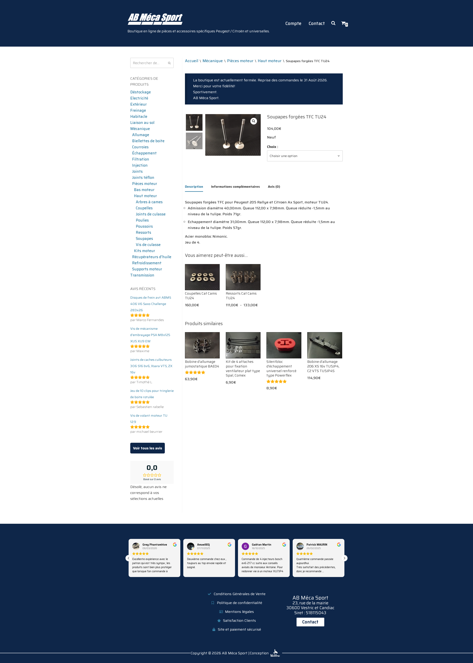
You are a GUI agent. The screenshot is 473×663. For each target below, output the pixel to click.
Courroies (140, 147)
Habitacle (138, 116)
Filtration (140, 159)
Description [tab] (194, 186)
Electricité (139, 98)
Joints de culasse (151, 214)
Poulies (142, 220)
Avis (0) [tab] (274, 186)
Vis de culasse (148, 245)
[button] (253, 121)
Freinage (138, 110)
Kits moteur (144, 251)
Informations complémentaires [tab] (235, 186)
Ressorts (143, 232)
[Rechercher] (169, 63)
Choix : (272, 147)
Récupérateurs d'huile (151, 257)
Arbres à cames (149, 202)
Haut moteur (145, 196)
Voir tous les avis (147, 448)
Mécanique (140, 129)
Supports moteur (147, 269)
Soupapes (144, 239)
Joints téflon (143, 177)
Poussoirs (144, 226)
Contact (317, 23)
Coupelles (144, 208)
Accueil (191, 61)
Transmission (142, 275)
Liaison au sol (142, 123)
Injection (140, 165)
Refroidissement (146, 263)
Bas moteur (144, 190)
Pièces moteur (144, 184)
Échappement (144, 153)
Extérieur (138, 104)
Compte (293, 23)
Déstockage (140, 92)
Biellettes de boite (148, 141)
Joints (137, 171)
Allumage (140, 135)
